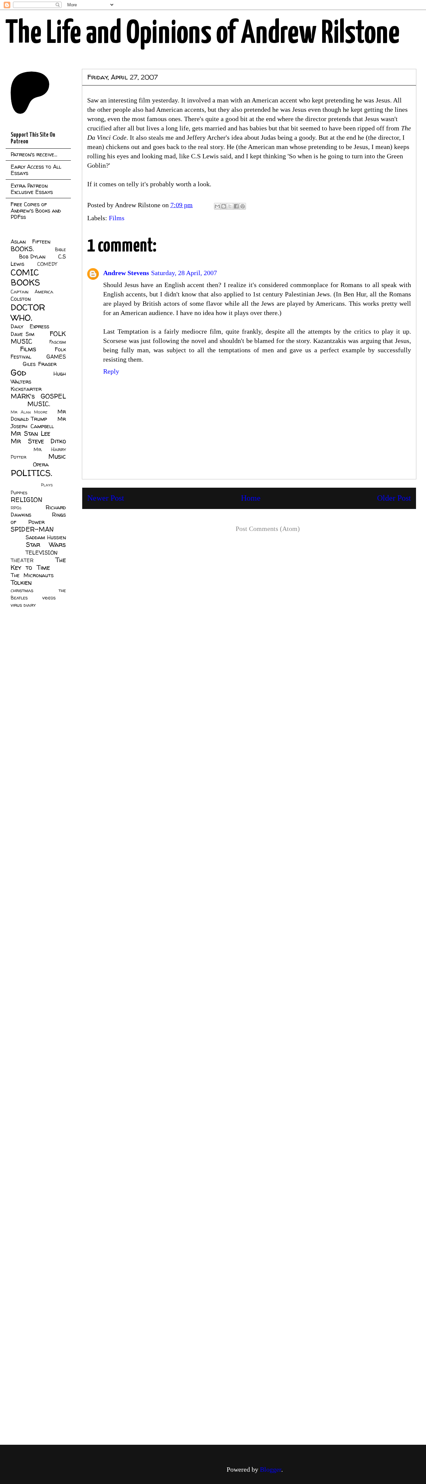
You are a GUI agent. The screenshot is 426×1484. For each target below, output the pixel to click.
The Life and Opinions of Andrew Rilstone (202, 34)
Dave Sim (22, 334)
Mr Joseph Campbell (38, 422)
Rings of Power (38, 518)
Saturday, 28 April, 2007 (184, 272)
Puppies (19, 492)
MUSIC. (38, 404)
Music (57, 456)
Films (116, 218)
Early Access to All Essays (36, 170)
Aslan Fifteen (30, 241)
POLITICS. (31, 473)
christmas (22, 590)
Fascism (57, 342)
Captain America (32, 291)
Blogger (270, 1469)
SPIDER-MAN (32, 529)
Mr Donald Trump (38, 415)
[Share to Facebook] (236, 206)
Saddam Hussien (46, 537)
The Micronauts (32, 575)
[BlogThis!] (223, 206)
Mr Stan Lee (30, 433)
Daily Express (30, 326)
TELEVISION (41, 552)
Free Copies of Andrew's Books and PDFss (36, 211)
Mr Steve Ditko (38, 441)
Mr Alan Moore (29, 412)
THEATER (22, 560)
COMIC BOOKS (25, 277)
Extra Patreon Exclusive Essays (32, 189)
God (18, 372)
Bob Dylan (32, 256)
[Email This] (217, 206)
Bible (60, 249)
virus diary (23, 605)
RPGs (16, 508)
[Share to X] (230, 206)
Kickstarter (26, 389)
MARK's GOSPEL (38, 396)
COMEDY (47, 264)
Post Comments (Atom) (268, 528)
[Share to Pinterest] (242, 206)
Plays (47, 485)
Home (251, 498)
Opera (41, 464)
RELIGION (26, 499)
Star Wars (46, 544)
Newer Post (105, 498)
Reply (111, 371)
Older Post (394, 498)
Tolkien (21, 582)
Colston (21, 298)
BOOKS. (22, 249)
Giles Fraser (39, 364)
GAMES (56, 356)
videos (49, 597)
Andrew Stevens (126, 272)
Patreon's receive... (34, 154)
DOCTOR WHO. (28, 312)
